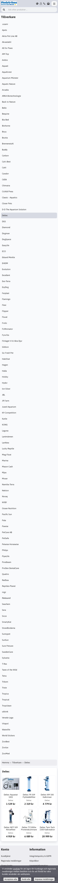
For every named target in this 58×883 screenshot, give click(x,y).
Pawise (5, 526)
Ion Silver (6, 389)
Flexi (4, 305)
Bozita (5, 138)
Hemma (5, 762)
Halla (4, 371)
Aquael (5, 66)
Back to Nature (8, 102)
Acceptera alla (10, 879)
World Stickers (8, 735)
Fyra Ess (5, 335)
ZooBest (5, 741)
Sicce (4, 616)
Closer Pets (7, 203)
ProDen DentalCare (10, 568)
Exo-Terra (6, 281)
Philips (5, 550)
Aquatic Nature (8, 84)
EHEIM (5, 263)
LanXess (5, 443)
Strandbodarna (8, 628)
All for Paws (7, 48)
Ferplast (5, 293)
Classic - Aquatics (9, 197)
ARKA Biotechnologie (11, 96)
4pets (4, 30)
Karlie (4, 419)
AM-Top (5, 54)
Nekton (5, 490)
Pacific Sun (7, 514)
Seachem (6, 604)
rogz (4, 592)
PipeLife (5, 556)
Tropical (5, 699)
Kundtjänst (5, 856)
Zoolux (5, 747)
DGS (4, 221)
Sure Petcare (7, 646)
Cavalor (5, 173)
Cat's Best (6, 161)
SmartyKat (6, 622)
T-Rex (4, 664)
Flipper (5, 311)
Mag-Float (6, 454)
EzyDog (5, 287)
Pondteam (6, 562)
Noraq (5, 496)
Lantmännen (7, 436)
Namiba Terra (8, 484)
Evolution (6, 269)
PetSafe (5, 538)
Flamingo (6, 299)
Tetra (4, 676)
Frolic (4, 323)
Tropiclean (6, 706)
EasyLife (5, 245)
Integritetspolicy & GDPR (40, 856)
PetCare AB (7, 532)
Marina (5, 460)
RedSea (5, 580)
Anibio (5, 60)
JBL (3, 395)
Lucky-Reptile (8, 448)
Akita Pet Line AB (9, 36)
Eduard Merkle (8, 257)
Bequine (5, 114)
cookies (16, 869)
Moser (5, 478)
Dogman (6, 233)
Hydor (4, 383)
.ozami (5, 24)
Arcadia (5, 90)
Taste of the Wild (9, 670)
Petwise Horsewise (10, 544)
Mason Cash (7, 466)
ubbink (5, 711)
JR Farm (5, 401)
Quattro (5, 574)
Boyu (4, 132)
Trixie (4, 688)
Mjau (4, 472)
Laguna (5, 431)
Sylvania (5, 658)
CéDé (4, 179)
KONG (5, 424)
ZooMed (6, 753)
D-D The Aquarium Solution (14, 209)
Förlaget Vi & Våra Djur (12, 341)
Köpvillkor (34, 861)
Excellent (6, 275)
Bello (4, 108)
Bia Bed (5, 120)
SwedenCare (7, 652)
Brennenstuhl (7, 143)
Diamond (6, 227)
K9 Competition (9, 413)
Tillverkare (16, 762)
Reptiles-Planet (9, 586)
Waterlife (6, 729)
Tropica (5, 694)
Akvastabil (6, 42)
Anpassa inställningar (44, 879)
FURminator (7, 329)
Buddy (4, 150)
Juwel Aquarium (9, 407)
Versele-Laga (7, 717)
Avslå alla (26, 879)
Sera (4, 610)
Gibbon (5, 347)
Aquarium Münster (10, 78)
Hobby (5, 377)
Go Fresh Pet (7, 353)
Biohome (6, 126)
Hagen (5, 365)
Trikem (5, 682)
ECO (4, 251)
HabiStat (6, 359)
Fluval (4, 317)
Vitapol (5, 723)
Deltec (5, 215)
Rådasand (6, 598)
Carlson (5, 155)
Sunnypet (6, 634)
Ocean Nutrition (9, 508)
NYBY (4, 502)
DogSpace (6, 239)
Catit (4, 167)
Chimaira (6, 185)
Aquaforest (7, 72)
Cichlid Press (7, 191)
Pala (4, 520)
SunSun (5, 640)
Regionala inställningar (11, 861)
